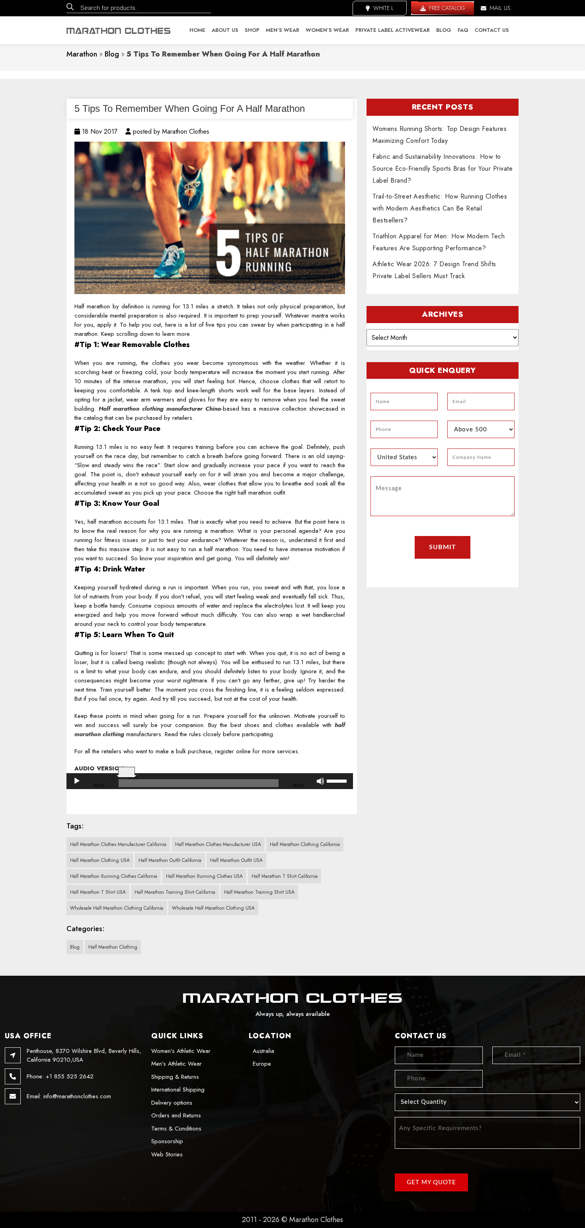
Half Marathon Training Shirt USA (259, 892)
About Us (225, 30)
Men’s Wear (282, 30)
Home (197, 30)
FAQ (463, 30)
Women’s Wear (327, 30)
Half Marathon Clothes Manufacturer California (118, 844)
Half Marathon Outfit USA (236, 860)
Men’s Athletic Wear (176, 1063)
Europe (262, 1063)
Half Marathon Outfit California (169, 860)
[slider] (338, 780)
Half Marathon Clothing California (305, 844)
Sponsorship (167, 1141)
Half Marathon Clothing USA (100, 860)
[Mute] (320, 781)
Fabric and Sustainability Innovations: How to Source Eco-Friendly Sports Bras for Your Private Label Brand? (442, 168)
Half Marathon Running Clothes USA (204, 876)
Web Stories (167, 1154)
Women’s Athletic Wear (181, 1051)
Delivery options (171, 1102)
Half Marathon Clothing (112, 947)
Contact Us (492, 30)
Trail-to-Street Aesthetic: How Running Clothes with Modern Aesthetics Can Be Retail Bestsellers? (439, 208)
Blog (443, 30)
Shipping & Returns (175, 1076)
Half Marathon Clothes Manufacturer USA (218, 844)
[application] (209, 781)
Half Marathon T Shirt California (285, 876)
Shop (252, 30)
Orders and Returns (176, 1115)
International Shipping (178, 1089)
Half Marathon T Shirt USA (98, 892)
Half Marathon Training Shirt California (175, 892)
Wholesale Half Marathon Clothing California (116, 908)
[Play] (77, 781)
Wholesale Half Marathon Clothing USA (213, 908)
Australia (263, 1051)
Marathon (81, 54)
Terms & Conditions (176, 1128)
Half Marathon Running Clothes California (113, 876)
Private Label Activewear (392, 30)
